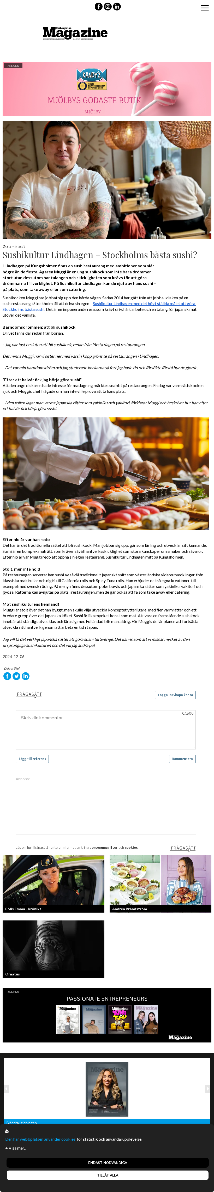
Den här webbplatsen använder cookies (40, 1138)
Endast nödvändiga (107, 1163)
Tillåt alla (107, 1175)
